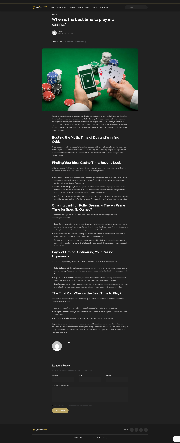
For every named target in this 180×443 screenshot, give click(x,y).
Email (81, 375)
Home (52, 7)
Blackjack (72, 7)
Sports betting (61, 7)
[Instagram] (146, 430)
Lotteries (95, 7)
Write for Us (104, 7)
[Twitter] (136, 430)
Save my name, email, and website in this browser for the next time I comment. (74, 405)
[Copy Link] (127, 33)
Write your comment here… (61, 385)
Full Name (55, 375)
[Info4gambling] (39, 7)
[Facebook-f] (132, 430)
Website (108, 375)
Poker (87, 7)
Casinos (80, 7)
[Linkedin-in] (141, 430)
